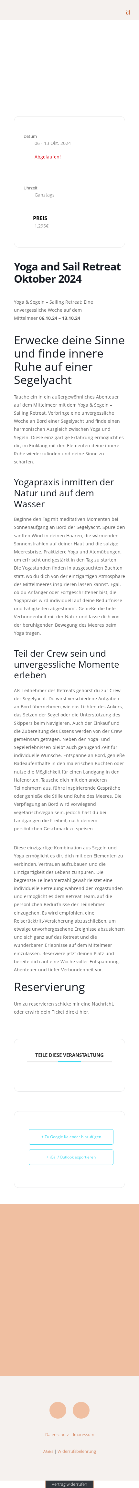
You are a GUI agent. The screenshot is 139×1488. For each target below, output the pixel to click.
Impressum (83, 1434)
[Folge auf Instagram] (81, 1410)
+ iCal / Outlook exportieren (71, 1157)
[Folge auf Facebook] (57, 1410)
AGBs (48, 1451)
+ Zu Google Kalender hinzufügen (71, 1136)
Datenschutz (57, 1434)
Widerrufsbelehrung (77, 1451)
